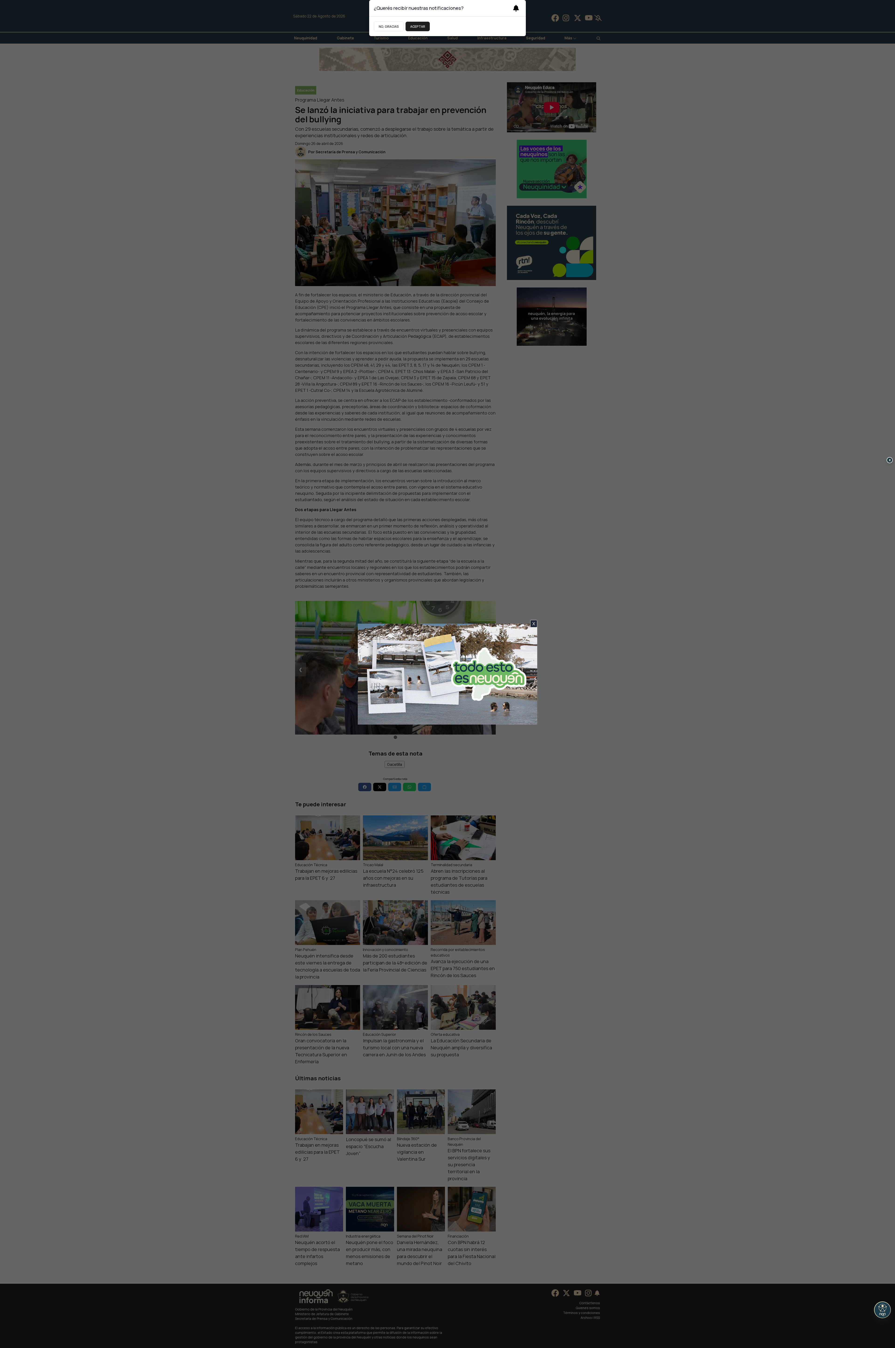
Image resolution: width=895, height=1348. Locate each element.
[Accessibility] (882, 1309)
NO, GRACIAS (389, 26)
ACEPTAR (417, 26)
